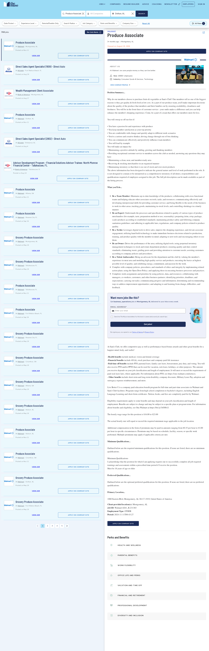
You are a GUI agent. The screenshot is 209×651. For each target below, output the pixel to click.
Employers (188, 4)
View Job (36, 56)
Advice (145, 4)
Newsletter (170, 4)
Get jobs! (148, 324)
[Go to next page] (67, 526)
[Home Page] (11, 4)
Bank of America (24, 95)
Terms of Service (137, 332)
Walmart (21, 47)
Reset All (146, 23)
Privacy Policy (149, 332)
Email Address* (118, 307)
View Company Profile (119, 85)
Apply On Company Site (78, 56)
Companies (115, 4)
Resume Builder (131, 4)
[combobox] (76, 14)
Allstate (21, 71)
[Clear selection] (83, 14)
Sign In (201, 4)
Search (141, 14)
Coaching (157, 4)
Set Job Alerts (92, 32)
